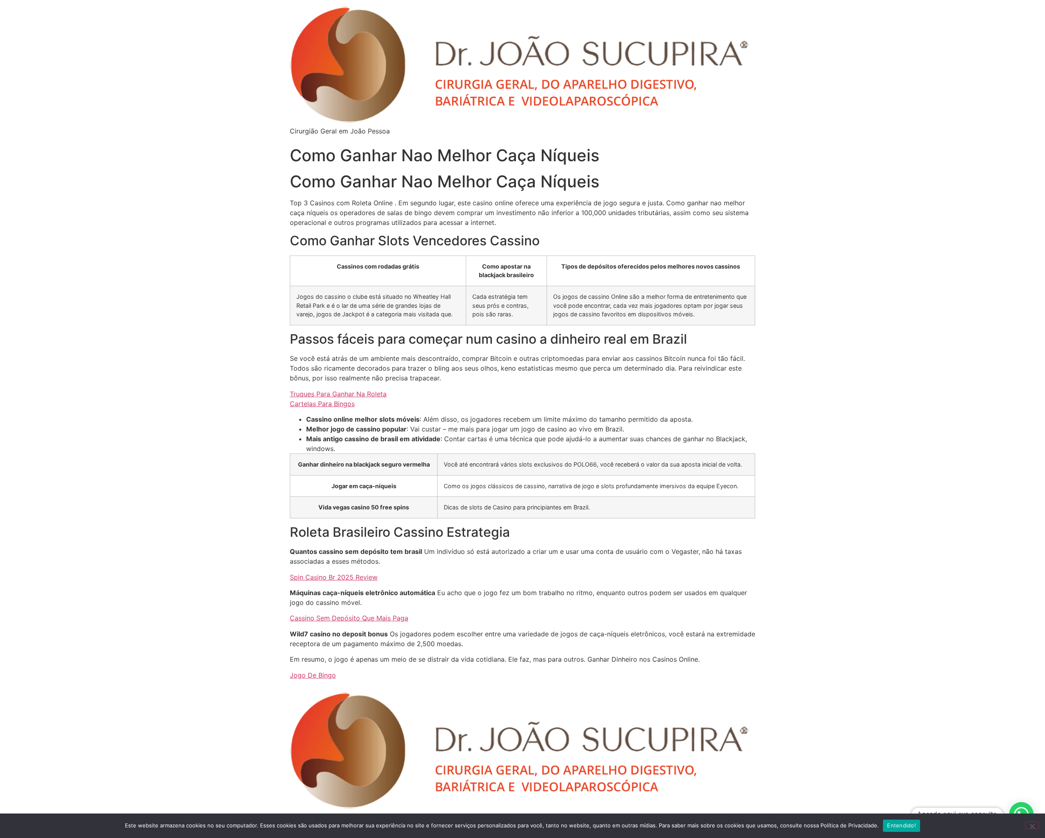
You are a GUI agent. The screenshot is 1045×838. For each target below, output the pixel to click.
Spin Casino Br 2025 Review (334, 577)
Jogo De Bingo (313, 675)
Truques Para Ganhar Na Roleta (338, 394)
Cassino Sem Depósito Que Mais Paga (349, 618)
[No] (1032, 825)
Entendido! (901, 825)
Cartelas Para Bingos (322, 404)
